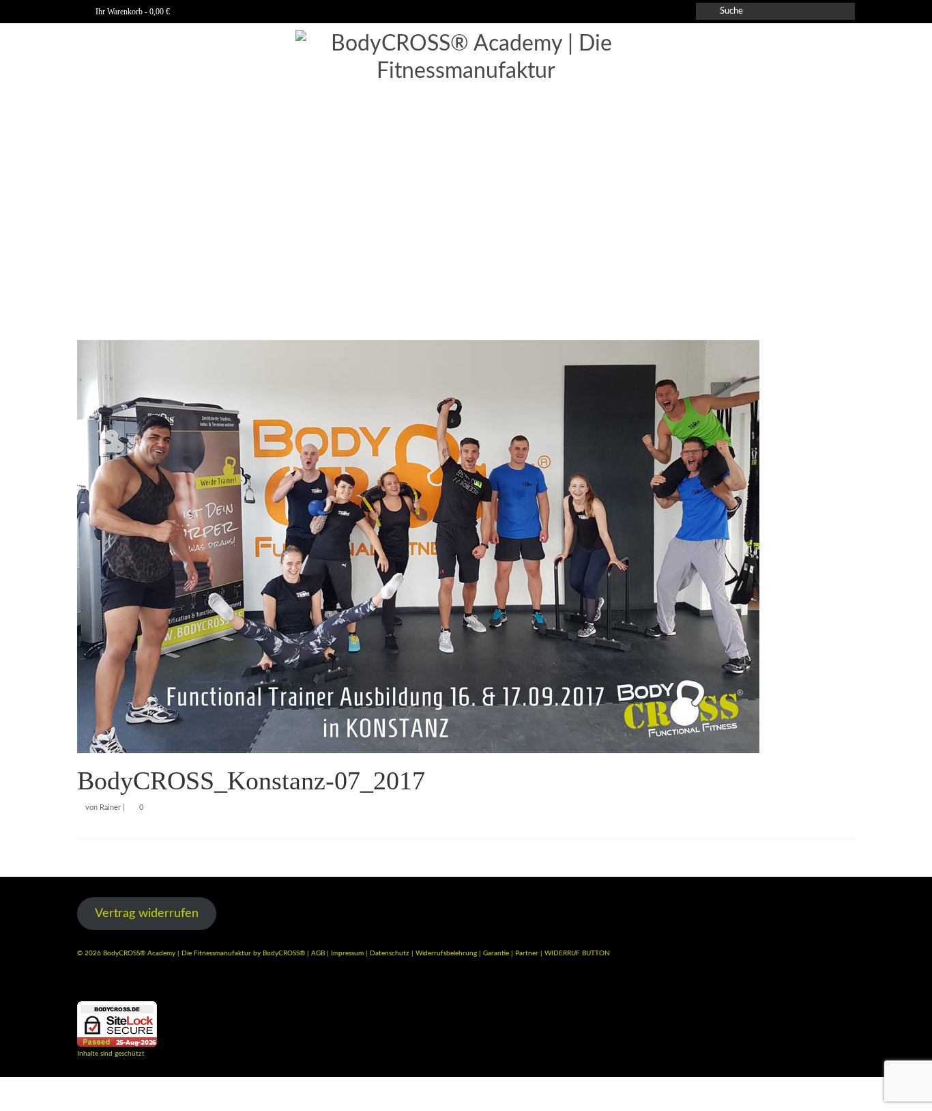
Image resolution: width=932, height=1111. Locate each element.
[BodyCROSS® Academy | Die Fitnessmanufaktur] (466, 171)
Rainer (110, 807)
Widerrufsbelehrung (447, 953)
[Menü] (839, 302)
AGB (318, 953)
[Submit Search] (706, 11)
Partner (527, 953)
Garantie (497, 953)
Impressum (347, 953)
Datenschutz (390, 953)
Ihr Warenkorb (131, 11)
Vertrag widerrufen (147, 914)
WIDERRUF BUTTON (577, 953)
